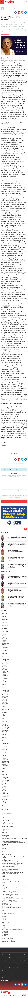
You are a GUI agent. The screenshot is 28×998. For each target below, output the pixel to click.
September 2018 (5, 730)
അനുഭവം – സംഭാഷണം (8, 833)
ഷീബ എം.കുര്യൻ (10, 8)
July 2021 (4, 680)
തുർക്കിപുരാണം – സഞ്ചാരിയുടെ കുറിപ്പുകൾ (13, 863)
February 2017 (5, 758)
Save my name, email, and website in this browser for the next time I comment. (14, 496)
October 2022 (5, 662)
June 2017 (4, 752)
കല (3, 847)
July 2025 (4, 630)
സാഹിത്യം (5, 934)
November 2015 (5, 780)
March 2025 (5, 631)
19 (17, 964)
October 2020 (5, 693)
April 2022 (4, 669)
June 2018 (4, 734)
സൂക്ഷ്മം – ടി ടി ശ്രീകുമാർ (8, 938)
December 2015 (5, 778)
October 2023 (5, 646)
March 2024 (5, 638)
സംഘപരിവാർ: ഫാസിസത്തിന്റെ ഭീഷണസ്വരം (13, 929)
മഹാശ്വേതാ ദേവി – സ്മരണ (8, 909)
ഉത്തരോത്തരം (5, 839)
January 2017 (5, 759)
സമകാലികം (5, 931)
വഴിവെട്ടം (4, 923)
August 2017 (4, 749)
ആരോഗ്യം (5, 836)
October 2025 (5, 627)
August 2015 (4, 784)
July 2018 (4, 733)
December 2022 (5, 659)
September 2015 (5, 783)
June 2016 (4, 770)
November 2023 (5, 644)
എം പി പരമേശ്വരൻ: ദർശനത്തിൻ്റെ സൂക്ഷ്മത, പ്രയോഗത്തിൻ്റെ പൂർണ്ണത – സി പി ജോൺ (17, 566)
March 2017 (4, 756)
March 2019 (4, 721)
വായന (3, 925)
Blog (3, 814)
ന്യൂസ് (4, 884)
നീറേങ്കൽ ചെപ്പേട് (6, 879)
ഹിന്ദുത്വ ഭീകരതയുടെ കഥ (8, 940)
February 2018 (5, 740)
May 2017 (4, 753)
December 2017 (5, 743)
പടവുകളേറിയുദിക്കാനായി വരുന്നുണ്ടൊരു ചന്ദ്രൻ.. (14, 887)
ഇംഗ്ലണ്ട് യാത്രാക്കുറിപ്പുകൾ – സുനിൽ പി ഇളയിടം (14, 838)
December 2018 (5, 725)
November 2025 (5, 625)
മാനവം (4, 910)
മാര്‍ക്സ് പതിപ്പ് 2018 (7, 912)
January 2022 (5, 674)
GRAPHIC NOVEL (5, 820)
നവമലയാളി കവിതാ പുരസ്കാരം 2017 (10, 873)
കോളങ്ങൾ (4, 857)
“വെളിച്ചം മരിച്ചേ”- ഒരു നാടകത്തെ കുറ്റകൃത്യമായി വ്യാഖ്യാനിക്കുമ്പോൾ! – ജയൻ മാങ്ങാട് (17, 545)
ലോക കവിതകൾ (6, 922)
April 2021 (4, 684)
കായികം (4, 853)
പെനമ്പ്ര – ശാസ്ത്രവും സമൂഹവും (10, 895)
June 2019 (4, 717)
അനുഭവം (4, 832)
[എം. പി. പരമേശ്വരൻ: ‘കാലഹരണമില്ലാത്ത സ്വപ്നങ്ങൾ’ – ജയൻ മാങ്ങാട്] (2, 552)
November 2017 (5, 745)
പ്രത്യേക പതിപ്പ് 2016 (7, 897)
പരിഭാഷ (4, 890)
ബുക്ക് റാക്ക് (5, 903)
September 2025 (5, 628)
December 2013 (5, 807)
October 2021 (5, 677)
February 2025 (5, 632)
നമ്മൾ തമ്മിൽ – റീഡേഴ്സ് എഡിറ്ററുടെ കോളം (12, 872)
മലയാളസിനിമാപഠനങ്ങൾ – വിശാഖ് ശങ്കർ (12, 907)
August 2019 (4, 714)
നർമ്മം (3, 885)
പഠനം (3, 888)
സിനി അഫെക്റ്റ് (5, 935)
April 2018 (4, 737)
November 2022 (5, 660)
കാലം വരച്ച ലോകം (6, 854)
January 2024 (5, 641)
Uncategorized (5, 829)
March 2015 (4, 792)
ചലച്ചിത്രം (4, 859)
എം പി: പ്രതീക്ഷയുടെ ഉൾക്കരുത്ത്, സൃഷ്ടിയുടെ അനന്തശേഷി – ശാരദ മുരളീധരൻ (16, 559)
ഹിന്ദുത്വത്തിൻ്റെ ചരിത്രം (8, 941)
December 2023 (5, 643)
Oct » (5, 977)
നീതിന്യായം (5, 878)
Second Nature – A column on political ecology (13, 825)
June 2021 (4, 681)
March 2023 (5, 655)
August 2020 (5, 696)
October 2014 (5, 796)
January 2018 (5, 742)
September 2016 (5, 765)
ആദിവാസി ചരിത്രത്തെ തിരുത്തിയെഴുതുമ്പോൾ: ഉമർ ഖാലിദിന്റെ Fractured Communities (17, 537)
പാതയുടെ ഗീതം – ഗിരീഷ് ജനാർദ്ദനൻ (11, 894)
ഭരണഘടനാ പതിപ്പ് (6, 904)
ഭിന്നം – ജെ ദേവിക (6, 906)
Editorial (4, 816)
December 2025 (5, 624)
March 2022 (5, 671)
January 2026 (5, 622)
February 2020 (5, 705)
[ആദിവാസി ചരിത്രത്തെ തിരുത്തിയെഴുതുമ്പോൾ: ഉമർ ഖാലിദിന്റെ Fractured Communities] (2, 538)
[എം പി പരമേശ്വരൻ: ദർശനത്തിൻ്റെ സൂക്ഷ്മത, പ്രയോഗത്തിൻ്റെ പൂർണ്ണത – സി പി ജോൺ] (2, 566)
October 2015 (5, 781)
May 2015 (4, 789)
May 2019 (4, 718)
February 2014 (5, 805)
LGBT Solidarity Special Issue (8, 823)
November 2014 (5, 795)
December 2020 (5, 690)
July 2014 (4, 801)
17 (9, 964)
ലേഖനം (24, 463)
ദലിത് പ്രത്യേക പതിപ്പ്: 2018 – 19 (10, 864)
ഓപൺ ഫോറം (5, 844)
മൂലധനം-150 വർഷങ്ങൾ (7, 913)
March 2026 (5, 619)
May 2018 (4, 736)
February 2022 (5, 672)
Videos (3, 831)
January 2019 (5, 724)
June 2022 (4, 666)
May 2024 (4, 637)
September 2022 (5, 663)
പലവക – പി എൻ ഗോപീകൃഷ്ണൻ (9, 891)
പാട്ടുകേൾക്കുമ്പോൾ (7, 893)
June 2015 (4, 787)
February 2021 (5, 687)
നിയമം (3, 876)
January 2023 (5, 658)
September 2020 (6, 694)
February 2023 (5, 656)
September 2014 (5, 798)
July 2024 (4, 634)
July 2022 (4, 665)
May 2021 (4, 683)
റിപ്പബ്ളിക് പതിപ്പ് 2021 (7, 918)
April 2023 (4, 653)
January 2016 (5, 777)
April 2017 (4, 755)
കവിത (3, 851)
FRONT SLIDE (5, 819)
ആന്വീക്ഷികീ (5, 835)
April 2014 (4, 804)
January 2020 (5, 706)
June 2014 (4, 802)
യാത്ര (3, 915)
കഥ (3, 845)
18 (13, 964)
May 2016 (4, 771)
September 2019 (5, 712)
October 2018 (5, 728)
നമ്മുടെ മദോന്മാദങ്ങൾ (7, 870)
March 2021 (4, 686)
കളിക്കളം (4, 850)
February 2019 (5, 722)
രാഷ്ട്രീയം (4, 916)
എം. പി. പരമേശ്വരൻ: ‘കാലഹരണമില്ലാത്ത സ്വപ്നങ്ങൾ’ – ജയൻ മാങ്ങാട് (16, 552)
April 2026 (4, 618)
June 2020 (4, 699)
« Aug (2, 977)
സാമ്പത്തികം (5, 932)
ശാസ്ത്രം (4, 926)
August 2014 (4, 799)
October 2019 (5, 711)
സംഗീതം (4, 928)
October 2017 (5, 746)
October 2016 (5, 764)
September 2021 (5, 678)
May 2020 (4, 700)
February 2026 (5, 621)
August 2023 (5, 649)
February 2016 (5, 776)
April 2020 (4, 702)
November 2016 (5, 762)
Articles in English (6, 813)
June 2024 (4, 635)
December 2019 (5, 708)
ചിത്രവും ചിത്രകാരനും (7, 860)
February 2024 (5, 640)
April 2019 (4, 720)
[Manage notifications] (24, 995)
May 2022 (4, 668)
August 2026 (5, 613)
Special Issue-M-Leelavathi (14, 463)
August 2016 (5, 767)
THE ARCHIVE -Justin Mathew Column (11, 828)
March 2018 (4, 739)
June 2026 (4, 616)
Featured (4, 817)
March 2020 (5, 703)
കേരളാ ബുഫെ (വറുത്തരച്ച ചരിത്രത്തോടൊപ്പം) (13, 856)
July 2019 (4, 715)
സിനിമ (3, 937)
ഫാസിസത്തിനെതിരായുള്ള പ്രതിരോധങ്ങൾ (12, 898)
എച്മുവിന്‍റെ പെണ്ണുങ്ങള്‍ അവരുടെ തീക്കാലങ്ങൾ (14, 842)
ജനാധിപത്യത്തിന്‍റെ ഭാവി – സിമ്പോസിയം (12, 861)
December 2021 (5, 675)
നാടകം (4, 875)
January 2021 (5, 689)
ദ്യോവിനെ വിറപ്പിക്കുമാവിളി (8, 866)
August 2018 (4, 731)
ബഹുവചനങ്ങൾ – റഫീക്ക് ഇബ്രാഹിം (11, 901)
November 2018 (5, 727)
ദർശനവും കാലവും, (7, 867)
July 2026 (4, 615)
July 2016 (4, 768)
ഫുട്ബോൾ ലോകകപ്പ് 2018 (8, 900)
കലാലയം (4, 848)
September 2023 (5, 647)
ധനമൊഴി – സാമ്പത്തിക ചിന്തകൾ (10, 869)
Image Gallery (5, 822)
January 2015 (5, 793)
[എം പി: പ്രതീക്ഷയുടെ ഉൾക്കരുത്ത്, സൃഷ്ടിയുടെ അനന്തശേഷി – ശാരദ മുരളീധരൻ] (2, 559)
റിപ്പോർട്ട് (4, 919)
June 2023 (4, 650)
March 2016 (5, 774)
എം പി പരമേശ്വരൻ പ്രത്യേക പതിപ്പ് (11, 841)
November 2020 (5, 691)
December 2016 (5, 761)
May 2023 (4, 652)
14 (24, 960)
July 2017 (4, 750)
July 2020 (4, 697)
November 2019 (5, 709)
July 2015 (4, 786)
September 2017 (5, 748)
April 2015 (4, 790)
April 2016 (4, 773)
